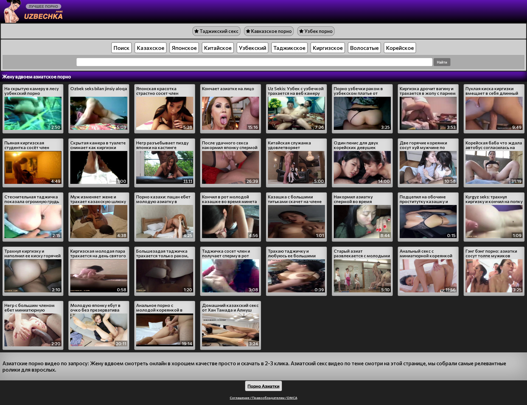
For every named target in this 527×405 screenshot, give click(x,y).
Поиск (121, 47)
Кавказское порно (271, 31)
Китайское (218, 47)
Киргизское (328, 47)
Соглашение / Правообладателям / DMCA (263, 398)
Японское (184, 47)
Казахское (150, 47)
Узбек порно (318, 31)
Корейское (400, 47)
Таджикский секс (219, 31)
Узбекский (252, 47)
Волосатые (364, 47)
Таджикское (289, 47)
